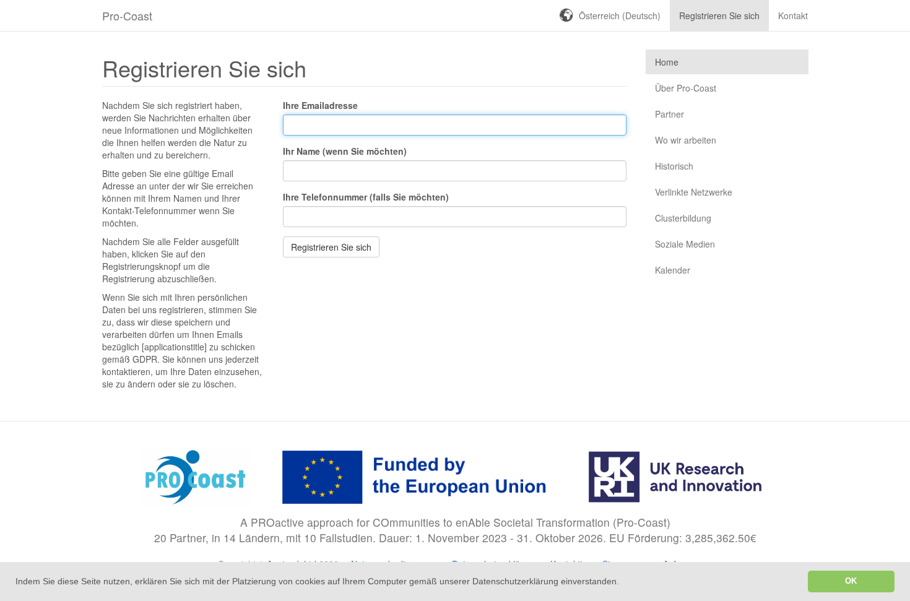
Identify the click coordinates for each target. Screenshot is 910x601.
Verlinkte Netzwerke (693, 192)
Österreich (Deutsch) (620, 15)
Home (666, 62)
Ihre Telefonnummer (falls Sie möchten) (366, 197)
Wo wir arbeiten (685, 140)
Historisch (674, 166)
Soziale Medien (685, 244)
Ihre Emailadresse (320, 105)
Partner (669, 114)
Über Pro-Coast (685, 88)
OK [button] (851, 581)
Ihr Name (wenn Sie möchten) (345, 151)
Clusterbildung (683, 218)
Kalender (672, 270)
